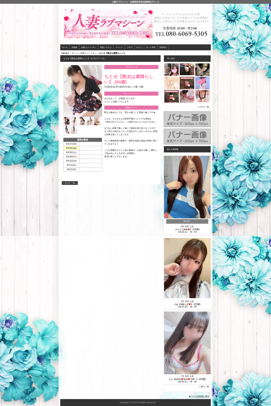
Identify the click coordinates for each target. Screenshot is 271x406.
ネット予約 (150, 47)
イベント (119, 47)
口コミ (139, 47)
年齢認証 (65, 53)
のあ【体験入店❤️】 (183, 304)
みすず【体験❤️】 (183, 229)
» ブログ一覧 (203, 107)
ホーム (65, 47)
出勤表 (74, 47)
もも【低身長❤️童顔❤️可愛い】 (183, 379)
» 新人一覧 (204, 386)
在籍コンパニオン (88, 47)
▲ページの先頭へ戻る (199, 396)
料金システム (106, 47)
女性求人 (163, 47)
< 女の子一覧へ (70, 183)
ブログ (130, 47)
